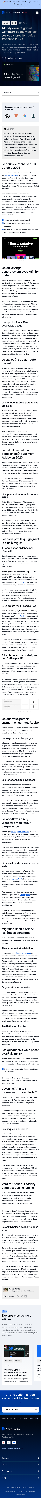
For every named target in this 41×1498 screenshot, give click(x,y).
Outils (14, 23)
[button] (37, 12)
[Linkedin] (25, 1296)
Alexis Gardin (7, 1418)
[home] (11, 12)
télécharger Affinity (23, 953)
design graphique (11, 175)
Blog (15, 1418)
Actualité (6, 23)
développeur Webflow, (20, 831)
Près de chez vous (20, 1494)
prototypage (24, 895)
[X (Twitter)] (22, 1296)
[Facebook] (18, 1296)
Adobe (22, 616)
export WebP (16, 879)
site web (22, 582)
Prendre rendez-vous (21, 7)
